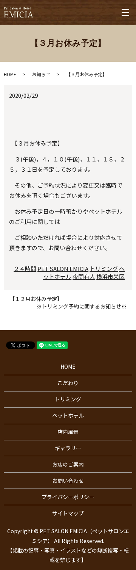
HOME (10, 74)
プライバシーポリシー (68, 497)
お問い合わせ (68, 480)
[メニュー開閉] (125, 12)
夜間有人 (84, 276)
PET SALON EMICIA (62, 268)
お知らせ (41, 74)
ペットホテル (68, 415)
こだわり (68, 383)
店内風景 (68, 431)
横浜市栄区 (110, 276)
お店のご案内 (68, 464)
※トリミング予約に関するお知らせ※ (82, 306)
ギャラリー (68, 448)
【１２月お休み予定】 (35, 298)
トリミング (104, 268)
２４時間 (25, 268)
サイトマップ (68, 513)
